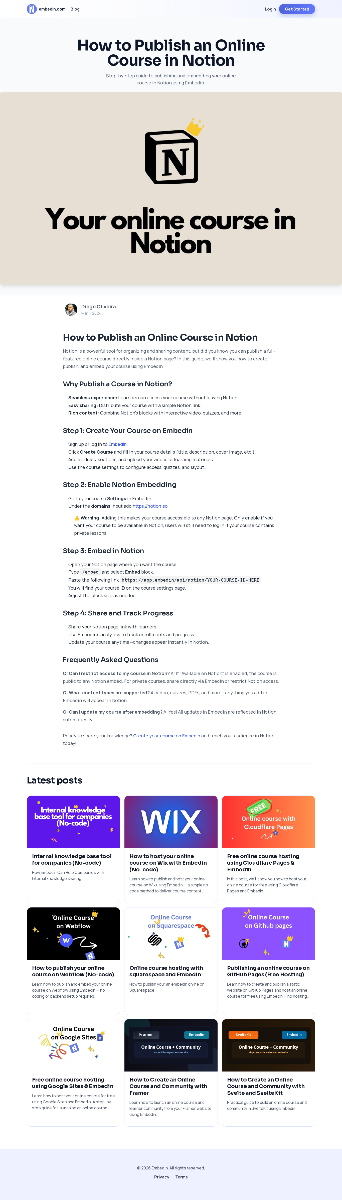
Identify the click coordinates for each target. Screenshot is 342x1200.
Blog (75, 9)
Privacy (161, 1177)
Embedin (118, 444)
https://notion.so (150, 506)
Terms (181, 1177)
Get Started (297, 9)
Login (270, 9)
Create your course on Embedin (166, 736)
